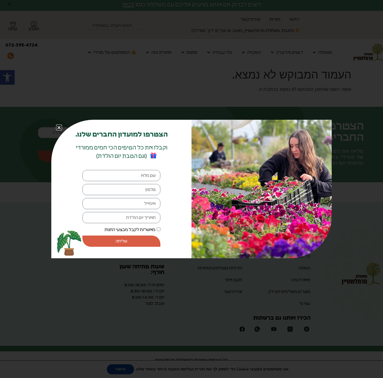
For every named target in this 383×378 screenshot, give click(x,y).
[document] (191, 189)
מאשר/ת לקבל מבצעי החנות (130, 230)
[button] (59, 127)
